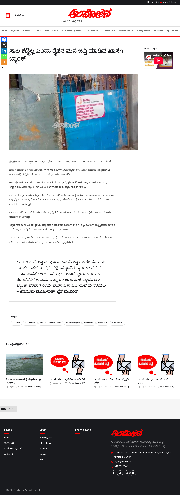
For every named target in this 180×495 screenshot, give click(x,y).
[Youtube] (133, 473)
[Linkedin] (4, 51)
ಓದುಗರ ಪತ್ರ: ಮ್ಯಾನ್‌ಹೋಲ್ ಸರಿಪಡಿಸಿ (68, 379)
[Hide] (2, 67)
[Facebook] (4, 39)
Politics (43, 460)
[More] (4, 62)
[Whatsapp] (4, 56)
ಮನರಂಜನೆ (9, 443)
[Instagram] (127, 473)
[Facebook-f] (113, 473)
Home (7, 438)
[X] (4, 45)
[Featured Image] (24, 364)
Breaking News (46, 438)
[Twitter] (120, 473)
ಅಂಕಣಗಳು (9, 454)
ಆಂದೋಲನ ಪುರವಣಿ (13, 449)
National (43, 449)
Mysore (43, 454)
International (45, 443)
